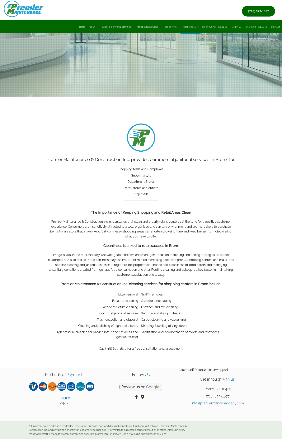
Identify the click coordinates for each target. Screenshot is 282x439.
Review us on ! (140, 387)
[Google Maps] (143, 397)
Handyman (236, 27)
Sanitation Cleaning (256, 27)
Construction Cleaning (214, 27)
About (92, 27)
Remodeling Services (147, 27)
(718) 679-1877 (258, 11)
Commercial (189, 27)
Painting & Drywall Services (116, 27)
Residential (170, 27)
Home (82, 27)
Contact (275, 27)
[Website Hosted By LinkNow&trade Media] (220, 429)
